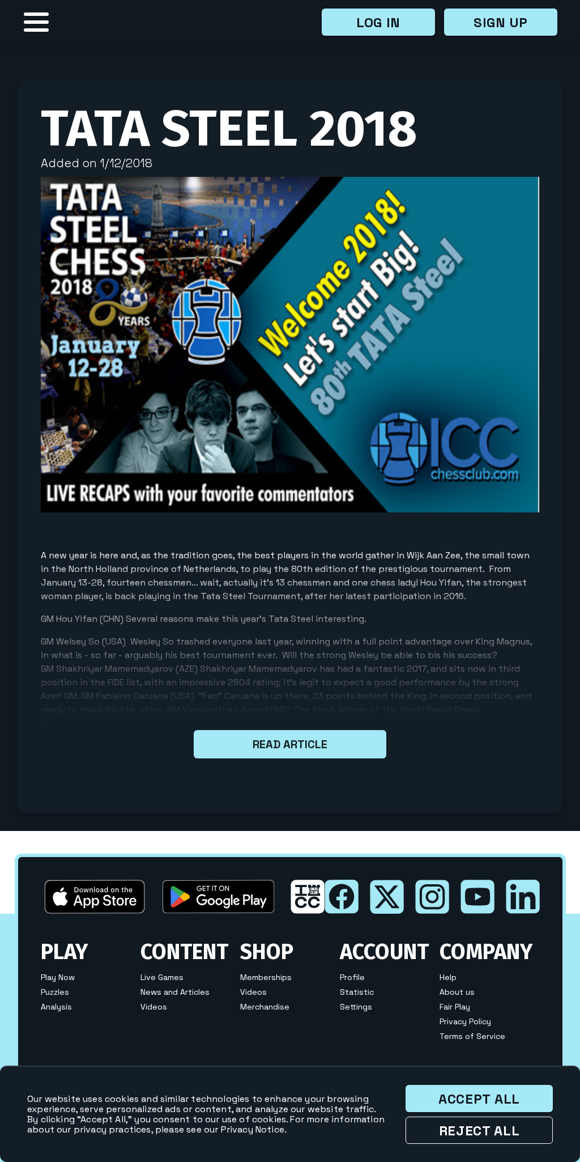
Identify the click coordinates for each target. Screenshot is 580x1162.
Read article (290, 744)
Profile (352, 977)
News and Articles (175, 992)
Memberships (266, 977)
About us (457, 992)
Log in (378, 22)
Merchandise (264, 1007)
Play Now (58, 977)
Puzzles (55, 992)
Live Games (162, 977)
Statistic (357, 992)
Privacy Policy (465, 1021)
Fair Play (455, 1007)
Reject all (479, 1130)
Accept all (479, 1099)
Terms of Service (472, 1036)
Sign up (501, 22)
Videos (153, 1007)
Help (448, 977)
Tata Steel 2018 (229, 128)
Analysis (56, 1007)
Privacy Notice (252, 1129)
